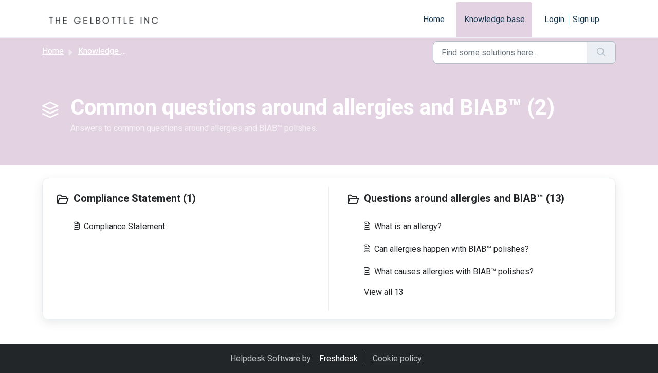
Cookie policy (397, 358)
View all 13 (384, 292)
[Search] (601, 52)
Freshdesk (338, 358)
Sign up (586, 19)
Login (554, 19)
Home (434, 19)
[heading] (189, 199)
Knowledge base (494, 19)
